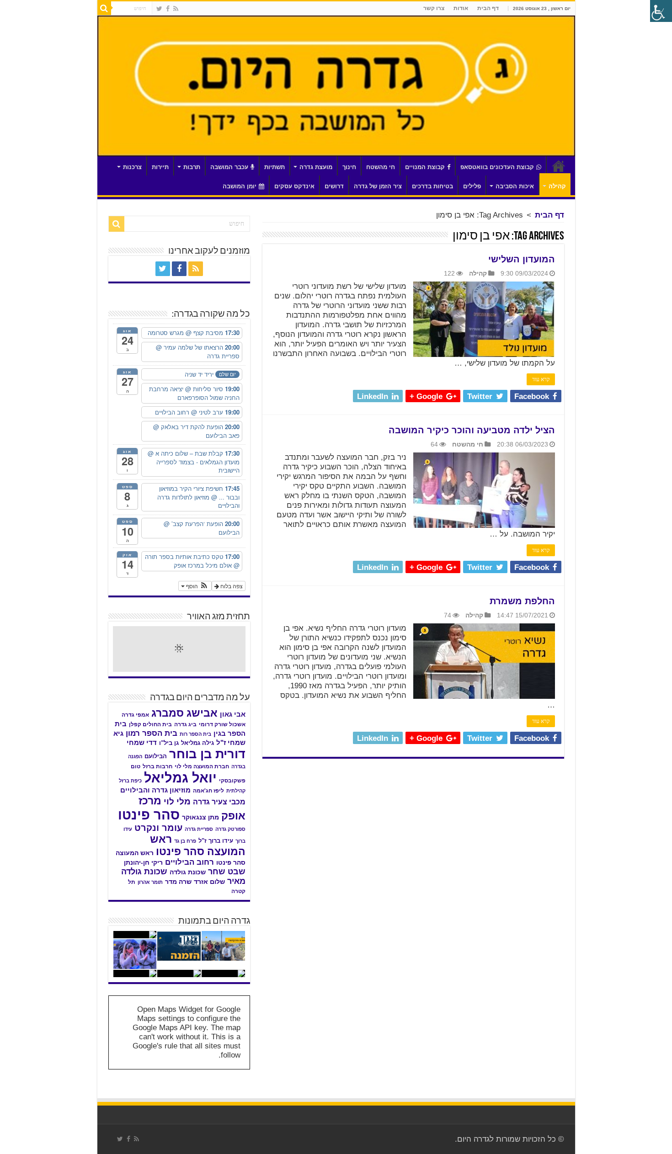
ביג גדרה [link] (185, 724)
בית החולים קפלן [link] (150, 724)
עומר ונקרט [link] (158, 828)
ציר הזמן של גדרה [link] (378, 186)
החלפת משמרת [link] (522, 601)
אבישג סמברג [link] (184, 713)
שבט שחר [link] (226, 871)
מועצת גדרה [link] (315, 167)
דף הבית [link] (488, 8)
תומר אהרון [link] (150, 882)
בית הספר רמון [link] (151, 733)
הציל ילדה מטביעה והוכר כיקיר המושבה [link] (472, 430)
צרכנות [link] (132, 167)
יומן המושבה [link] (239, 186)
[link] (175, 8)
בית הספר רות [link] (195, 734)
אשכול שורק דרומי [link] (222, 724)
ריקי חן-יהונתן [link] (143, 862)
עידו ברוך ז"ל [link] (215, 840)
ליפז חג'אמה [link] (208, 790)
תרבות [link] (191, 167)
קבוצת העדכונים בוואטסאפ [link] (497, 167)
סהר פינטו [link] (149, 814)
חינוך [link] (349, 167)
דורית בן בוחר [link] (207, 754)
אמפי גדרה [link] (135, 715)
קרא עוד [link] (540, 379)
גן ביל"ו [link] (169, 742)
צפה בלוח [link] (231, 586)
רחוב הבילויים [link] (189, 862)
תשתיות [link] (274, 167)
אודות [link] (460, 8)
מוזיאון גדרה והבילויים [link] (155, 790)
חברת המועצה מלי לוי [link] (202, 766)
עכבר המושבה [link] (229, 167)
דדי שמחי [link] (142, 742)
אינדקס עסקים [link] (294, 186)
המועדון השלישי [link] (521, 259)
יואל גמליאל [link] (180, 778)
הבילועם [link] (155, 756)
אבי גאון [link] (232, 714)
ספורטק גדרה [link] (230, 829)
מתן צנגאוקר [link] (200, 817)
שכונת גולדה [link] (188, 872)
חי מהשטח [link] (380, 167)
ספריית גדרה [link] (199, 829)
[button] (195, 585)
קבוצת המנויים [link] (425, 167)
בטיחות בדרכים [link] (432, 186)
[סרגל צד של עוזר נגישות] (661, 11)
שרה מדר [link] (178, 881)
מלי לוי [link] (177, 801)
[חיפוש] (104, 8)
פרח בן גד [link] (185, 841)
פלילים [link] (472, 186)
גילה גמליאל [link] (197, 742)
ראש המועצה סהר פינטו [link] (197, 845)
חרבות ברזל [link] (157, 766)
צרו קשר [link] (433, 8)
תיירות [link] (160, 167)
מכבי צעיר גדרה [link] (219, 802)
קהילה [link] (557, 186)
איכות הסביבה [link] (515, 186)
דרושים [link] (334, 186)
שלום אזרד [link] (209, 881)
